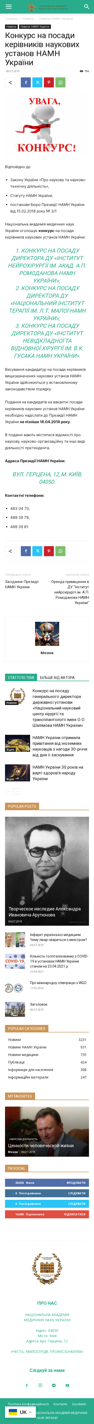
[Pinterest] (49, 82)
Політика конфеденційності (28, 1404)
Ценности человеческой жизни (41, 1145)
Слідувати (76, 1193)
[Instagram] (40, 1385)
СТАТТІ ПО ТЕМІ (21, 678)
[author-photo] (47, 646)
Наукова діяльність (23, 1139)
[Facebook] (26, 82)
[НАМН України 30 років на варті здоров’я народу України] (17, 773)
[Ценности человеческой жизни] (47, 1132)
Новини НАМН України (56, 19)
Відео (10, 749)
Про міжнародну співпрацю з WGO (58, 983)
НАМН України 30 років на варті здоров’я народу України (58, 773)
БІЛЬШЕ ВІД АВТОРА (57, 678)
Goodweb (79, 1404)
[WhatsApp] (60, 82)
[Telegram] (54, 1386)
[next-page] (16, 791)
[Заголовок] (15, 1009)
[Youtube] (67, 1386)
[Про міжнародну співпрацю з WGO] (15, 987)
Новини (28, 19)
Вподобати (76, 1182)
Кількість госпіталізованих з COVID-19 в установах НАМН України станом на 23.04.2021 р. (59, 961)
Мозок (47, 652)
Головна (11, 19)
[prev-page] (8, 791)
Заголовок (38, 1004)
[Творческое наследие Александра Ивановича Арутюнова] (47, 871)
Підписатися (74, 1214)
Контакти (60, 1404)
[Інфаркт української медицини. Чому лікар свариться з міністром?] (15, 939)
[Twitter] (37, 82)
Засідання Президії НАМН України (22, 584)
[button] (9, 7)
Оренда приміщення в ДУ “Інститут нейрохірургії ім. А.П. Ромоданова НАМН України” (70, 592)
